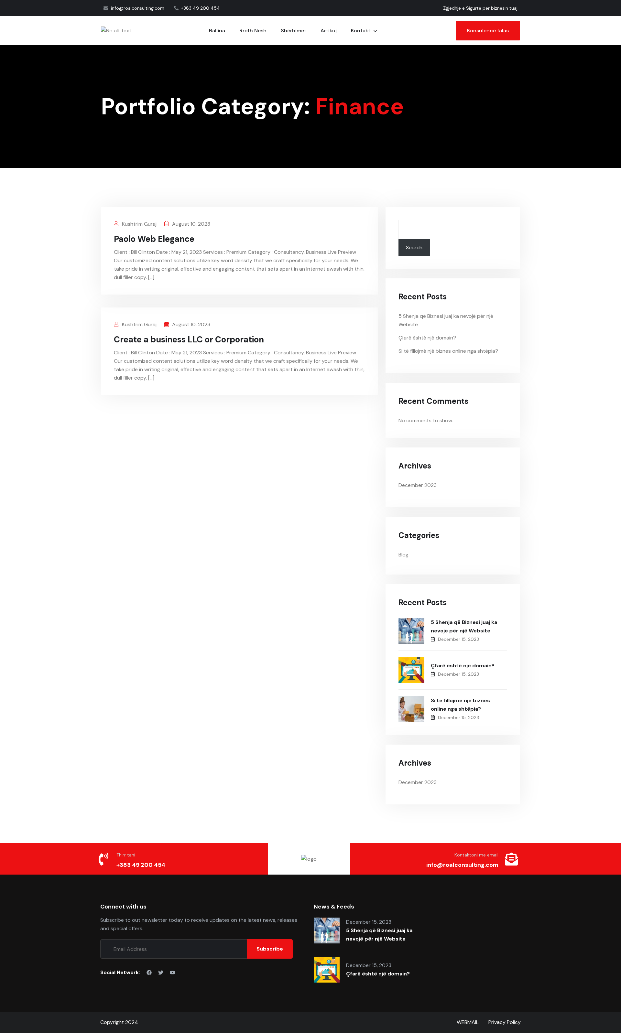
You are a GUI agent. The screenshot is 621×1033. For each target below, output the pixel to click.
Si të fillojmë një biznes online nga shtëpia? (448, 351)
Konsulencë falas (488, 30)
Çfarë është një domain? (427, 337)
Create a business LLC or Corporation (189, 339)
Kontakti (361, 30)
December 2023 (417, 485)
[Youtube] (172, 972)
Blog (403, 554)
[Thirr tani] (103, 859)
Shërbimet (293, 30)
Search (414, 247)
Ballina (217, 30)
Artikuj (329, 30)
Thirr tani (125, 855)
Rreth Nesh (253, 30)
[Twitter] (160, 972)
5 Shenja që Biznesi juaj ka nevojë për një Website (464, 626)
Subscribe (269, 948)
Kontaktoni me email (476, 855)
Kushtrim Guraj (139, 224)
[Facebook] (149, 972)
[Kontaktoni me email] (511, 859)
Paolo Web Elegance (154, 238)
